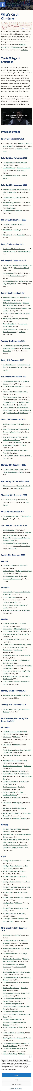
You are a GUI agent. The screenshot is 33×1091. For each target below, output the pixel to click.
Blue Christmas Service (11, 709)
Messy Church (8, 592)
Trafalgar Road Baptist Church (13, 472)
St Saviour (17, 442)
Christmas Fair (8, 210)
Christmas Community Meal (12, 576)
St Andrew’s (26, 610)
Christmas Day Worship (11, 988)
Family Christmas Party (11, 308)
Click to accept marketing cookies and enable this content (16, 116)
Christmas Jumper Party (11, 516)
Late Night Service (9, 919)
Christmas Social (8, 530)
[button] (30, 1057)
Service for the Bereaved (11, 695)
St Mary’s (18, 230)
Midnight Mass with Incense (12, 866)
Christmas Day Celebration (12, 959)
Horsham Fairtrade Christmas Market (15, 189)
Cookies (12, 1088)
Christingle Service (9, 224)
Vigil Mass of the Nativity (11, 813)
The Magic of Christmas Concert (14, 249)
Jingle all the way (9, 407)
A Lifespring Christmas (10, 318)
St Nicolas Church (19, 808)
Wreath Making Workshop (12, 203)
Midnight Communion (10, 871)
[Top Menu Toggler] (30, 5)
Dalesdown (19, 210)
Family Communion (9, 1027)
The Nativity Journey (10, 500)
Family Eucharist (8, 1033)
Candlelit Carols (8, 666)
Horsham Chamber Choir (21, 546)
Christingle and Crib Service (12, 731)
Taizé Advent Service (10, 324)
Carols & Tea (7, 538)
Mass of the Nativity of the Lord (14, 839)
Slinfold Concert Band (21, 268)
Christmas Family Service (11, 993)
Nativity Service (8, 571)
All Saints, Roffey (20, 629)
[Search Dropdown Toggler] (25, 5)
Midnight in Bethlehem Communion (15, 845)
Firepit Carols (7, 392)
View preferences (16, 1084)
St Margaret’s (21, 170)
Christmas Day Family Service (13, 1048)
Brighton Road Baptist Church (18, 413)
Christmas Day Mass (10, 940)
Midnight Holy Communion (12, 861)
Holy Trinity (18, 650)
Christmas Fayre (8, 162)
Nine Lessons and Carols (11, 437)
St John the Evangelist (22, 313)
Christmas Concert (9, 365)
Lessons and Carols (9, 644)
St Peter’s (16, 745)
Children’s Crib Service (10, 782)
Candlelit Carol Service (10, 655)
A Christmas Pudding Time (12, 397)
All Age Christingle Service (12, 303)
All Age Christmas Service (11, 948)
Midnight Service (9, 913)
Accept (16, 1075)
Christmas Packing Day (11, 176)
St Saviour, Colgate (19, 818)
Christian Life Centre (17, 276)
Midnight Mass (8, 892)
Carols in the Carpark (10, 774)
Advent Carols (7, 230)
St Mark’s (21, 224)
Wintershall (23, 500)
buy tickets (11, 208)
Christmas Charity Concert (12, 346)
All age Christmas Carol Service (13, 429)
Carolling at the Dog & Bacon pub (14, 469)
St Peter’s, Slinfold (24, 644)
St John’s (17, 639)
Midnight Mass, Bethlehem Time (14, 829)
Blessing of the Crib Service (12, 760)
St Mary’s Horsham (23, 251)
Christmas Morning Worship (12, 1004)
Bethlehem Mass (8, 834)
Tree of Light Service (10, 329)
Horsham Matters (9, 251)
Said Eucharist (8, 935)
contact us (24, 50)
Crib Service (7, 737)
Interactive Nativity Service (12, 297)
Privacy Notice (18, 1088)
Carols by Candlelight (10, 623)
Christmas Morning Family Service (14, 998)
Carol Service (7, 455)
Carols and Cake (8, 386)
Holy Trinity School (21, 281)
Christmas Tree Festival (11, 381)
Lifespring (18, 197)
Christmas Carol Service (11, 450)
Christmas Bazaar (9, 168)
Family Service (8, 750)
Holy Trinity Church (9, 284)
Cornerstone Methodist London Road (15, 847)
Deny (16, 1079)
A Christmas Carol (9, 486)
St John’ (21, 787)
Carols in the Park (9, 597)
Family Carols (7, 313)
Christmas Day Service (10, 972)
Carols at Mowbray (9, 445)
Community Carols (9, 792)
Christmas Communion (10, 953)
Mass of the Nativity (10, 1054)
